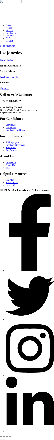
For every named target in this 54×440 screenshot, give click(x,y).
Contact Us (11, 162)
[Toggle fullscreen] (4, 436)
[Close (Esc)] (10, 436)
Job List (9, 30)
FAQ (8, 167)
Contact (9, 41)
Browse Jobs (11, 125)
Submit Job (11, 147)
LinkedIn (14, 77)
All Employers (12, 142)
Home (8, 25)
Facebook (5, 77)
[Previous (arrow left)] (1, 439)
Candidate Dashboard (15, 130)
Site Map (10, 180)
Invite (2, 60)
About (9, 28)
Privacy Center (12, 185)
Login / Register (7, 46)
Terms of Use (12, 182)
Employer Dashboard (15, 145)
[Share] (7, 436)
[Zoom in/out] (1, 436)
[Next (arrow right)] (4, 439)
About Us (10, 165)
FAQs (8, 38)
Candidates (11, 35)
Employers (11, 33)
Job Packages (12, 150)
